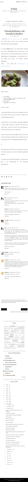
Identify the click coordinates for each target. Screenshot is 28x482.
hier (10, 99)
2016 (7, 395)
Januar (8, 464)
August (8, 451)
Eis (12, 329)
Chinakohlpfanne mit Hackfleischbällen (13, 415)
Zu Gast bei (7, 348)
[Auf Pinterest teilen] (7, 176)
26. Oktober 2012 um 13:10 (12, 197)
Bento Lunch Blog (9, 371)
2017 (7, 393)
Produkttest (15, 339)
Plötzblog (7, 356)
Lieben (11, 336)
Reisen (22, 339)
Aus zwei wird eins (9, 422)
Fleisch (5, 174)
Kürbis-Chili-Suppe (9, 420)
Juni (8, 455)
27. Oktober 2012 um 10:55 (13, 252)
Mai (7, 456)
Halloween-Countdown (10, 413)
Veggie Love (7, 373)
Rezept (21, 174)
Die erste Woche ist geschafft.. (12, 426)
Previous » (24, 309)
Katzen (16, 333)
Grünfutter (10, 174)
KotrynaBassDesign (14, 480)
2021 (7, 386)
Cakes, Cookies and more (10, 362)
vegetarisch (21, 345)
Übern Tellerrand (19, 344)
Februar (8, 462)
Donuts (8, 329)
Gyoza (8, 48)
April (8, 458)
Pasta (22, 337)
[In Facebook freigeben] (4, 176)
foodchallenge (15, 330)
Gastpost (6, 331)
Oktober (8, 408)
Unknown (7, 259)
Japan (12, 333)
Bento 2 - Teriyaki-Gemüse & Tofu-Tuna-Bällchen (14, 411)
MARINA (6, 252)
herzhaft (16, 174)
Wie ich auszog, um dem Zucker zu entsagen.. (15, 434)
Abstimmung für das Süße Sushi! (12, 444)
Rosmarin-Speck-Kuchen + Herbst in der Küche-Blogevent (15, 446)
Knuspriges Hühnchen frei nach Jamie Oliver (14, 424)
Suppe (9, 344)
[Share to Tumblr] (9, 176)
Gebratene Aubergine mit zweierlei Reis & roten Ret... (15, 432)
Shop (18, 342)
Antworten (7, 193)
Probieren (7, 339)
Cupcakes (16, 328)
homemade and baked (10, 375)
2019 (7, 390)
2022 (7, 384)
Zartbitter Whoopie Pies (10, 438)
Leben (12, 335)
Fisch (23, 329)
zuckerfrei (13, 348)
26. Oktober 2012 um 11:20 (14, 186)
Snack (22, 342)
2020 (7, 388)
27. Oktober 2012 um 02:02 (12, 227)
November (9, 406)
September (9, 449)
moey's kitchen (8, 358)
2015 (7, 397)
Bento (22, 326)
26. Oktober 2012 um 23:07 (14, 220)
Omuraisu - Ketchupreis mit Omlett (13, 442)
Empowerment (17, 329)
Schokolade (7, 342)
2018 (7, 391)
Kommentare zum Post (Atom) (21, 311)
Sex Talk (14, 342)
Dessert (21, 328)
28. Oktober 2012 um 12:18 (14, 259)
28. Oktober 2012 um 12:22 (14, 272)
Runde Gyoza (8, 416)
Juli (7, 453)
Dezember (9, 404)
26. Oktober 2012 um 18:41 (14, 209)
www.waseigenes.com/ (10, 360)
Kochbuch (21, 333)
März (8, 460)
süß (13, 344)
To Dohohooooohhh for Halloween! (13, 436)
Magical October (19, 336)
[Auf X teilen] (2, 176)
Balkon (18, 326)
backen (12, 326)
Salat (23, 341)
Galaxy (22, 330)
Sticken (6, 344)
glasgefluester (8, 366)
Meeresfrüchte (8, 337)
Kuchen (6, 335)
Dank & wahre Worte (10, 418)
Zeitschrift (21, 346)
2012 (7, 403)
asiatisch (6, 326)
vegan (12, 345)
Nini (5, 197)
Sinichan (6, 186)
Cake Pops (10, 328)
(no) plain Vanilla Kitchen (10, 364)
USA (5, 345)
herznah (7, 368)
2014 (7, 399)
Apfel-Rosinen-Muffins (10, 429)
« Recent (4, 309)
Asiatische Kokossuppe (10, 428)
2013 (7, 401)
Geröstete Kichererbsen (10, 440)
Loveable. (7, 220)
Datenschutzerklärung (8, 301)
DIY (5, 329)
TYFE (14, 9)
